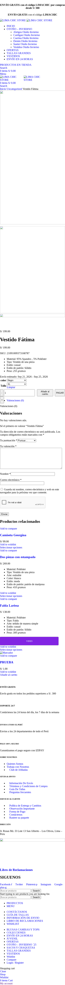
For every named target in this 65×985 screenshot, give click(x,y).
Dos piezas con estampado (18, 557)
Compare (11, 959)
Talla (3, 385)
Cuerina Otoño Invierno (25, 38)
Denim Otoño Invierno (25, 41)
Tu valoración (8, 446)
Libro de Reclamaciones (16, 870)
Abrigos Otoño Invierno (26, 32)
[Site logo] (13, 20)
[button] (8, 674)
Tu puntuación (8, 440)
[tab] (36, 400)
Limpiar (11, 387)
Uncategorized (15, 88)
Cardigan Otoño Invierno (26, 35)
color (3, 380)
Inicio (3, 88)
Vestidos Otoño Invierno (26, 47)
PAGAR (60, 393)
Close (3, 971)
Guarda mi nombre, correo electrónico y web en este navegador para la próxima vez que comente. (29, 491)
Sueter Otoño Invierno (25, 44)
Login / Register (15, 962)
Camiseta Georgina (13, 535)
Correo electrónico (11, 479)
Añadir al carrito (45, 392)
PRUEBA (6, 662)
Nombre (5, 473)
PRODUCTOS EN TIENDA (16, 64)
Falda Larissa (9, 605)
